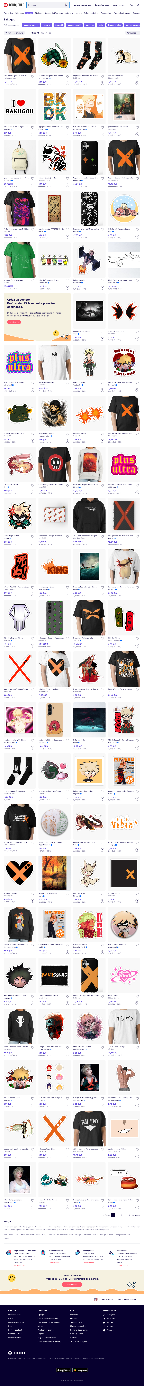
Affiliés (40, 1326)
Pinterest (111, 1330)
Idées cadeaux (14, 1314)
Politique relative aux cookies (93, 1358)
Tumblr (110, 1326)
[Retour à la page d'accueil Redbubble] (14, 5)
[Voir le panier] (137, 5)
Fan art (11, 1318)
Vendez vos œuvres (45, 1330)
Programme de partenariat (48, 1322)
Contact (73, 1337)
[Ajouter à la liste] (32, 76)
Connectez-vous (15, 1334)
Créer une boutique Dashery (49, 1341)
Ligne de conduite (78, 1326)
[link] (31, 25)
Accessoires (106, 13)
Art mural (69, 13)
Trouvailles (8, 13)
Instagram (111, 1314)
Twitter (110, 1322)
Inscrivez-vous (14, 1337)
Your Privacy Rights (78, 1341)
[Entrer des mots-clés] (66, 5)
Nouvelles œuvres (16, 1322)
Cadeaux (136, 13)
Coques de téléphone (53, 13)
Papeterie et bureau (122, 13)
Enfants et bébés (91, 13)
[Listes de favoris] (132, 5)
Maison (78, 13)
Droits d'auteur (76, 1334)
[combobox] (48, 5)
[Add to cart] (67, 83)
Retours (73, 1318)
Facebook (111, 1318)
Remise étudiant (15, 1330)
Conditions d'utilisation (16, 1358)
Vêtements (23, 13)
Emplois (40, 1334)
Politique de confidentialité (36, 1358)
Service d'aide (76, 1322)
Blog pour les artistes (46, 1337)
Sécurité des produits (79, 1330)
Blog (10, 1326)
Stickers (38, 13)
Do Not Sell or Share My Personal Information (64, 1358)
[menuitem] (8, 13)
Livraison (74, 1314)
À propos (41, 1314)
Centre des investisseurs (47, 1318)
